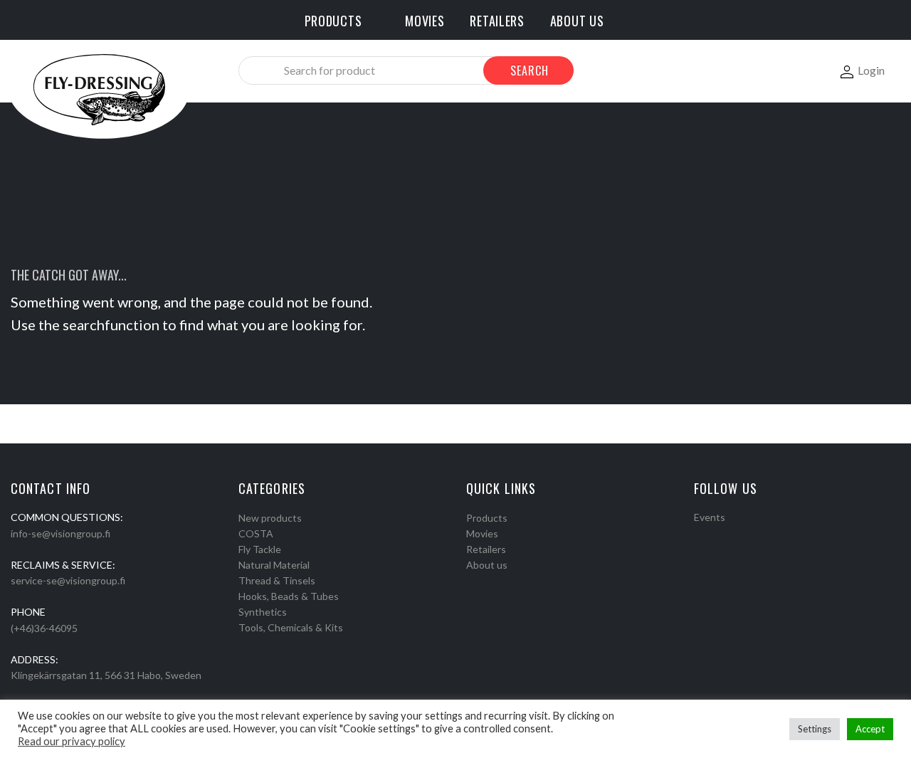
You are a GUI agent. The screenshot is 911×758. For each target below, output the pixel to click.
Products (486, 518)
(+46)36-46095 (44, 628)
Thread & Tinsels (276, 580)
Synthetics (262, 612)
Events (709, 517)
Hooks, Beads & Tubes (288, 596)
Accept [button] (870, 729)
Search (529, 70)
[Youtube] (736, 535)
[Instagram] (717, 535)
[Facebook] (699, 535)
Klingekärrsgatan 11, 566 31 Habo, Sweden (106, 675)
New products (270, 518)
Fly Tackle (259, 549)
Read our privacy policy (71, 741)
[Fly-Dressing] (99, 88)
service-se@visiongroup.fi (68, 580)
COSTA (255, 533)
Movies (482, 533)
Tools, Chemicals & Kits (290, 627)
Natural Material (274, 565)
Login (871, 70)
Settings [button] (814, 729)
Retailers (486, 549)
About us (486, 565)
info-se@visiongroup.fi (60, 533)
